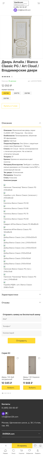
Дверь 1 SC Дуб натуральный (8, 378)
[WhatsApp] (15, 10)
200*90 (6, 98)
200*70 (16, 93)
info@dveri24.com (24, 10)
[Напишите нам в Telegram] (6, 413)
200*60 (6, 93)
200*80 (27, 93)
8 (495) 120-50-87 (20, 7)
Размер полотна (8, 90)
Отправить (21, 340)
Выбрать (10, 387)
